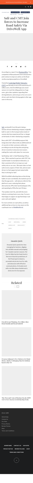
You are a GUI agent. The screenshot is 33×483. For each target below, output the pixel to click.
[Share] (7, 66)
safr (10, 228)
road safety (21, 225)
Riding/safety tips (25, 12)
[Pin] (16, 66)
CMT (10, 222)
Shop (3, 428)
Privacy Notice (6, 424)
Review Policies (6, 426)
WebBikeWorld (18, 207)
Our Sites (4, 421)
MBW (24, 222)
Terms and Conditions (8, 430)
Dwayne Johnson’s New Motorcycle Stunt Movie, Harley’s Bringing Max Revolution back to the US (16, 361)
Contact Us (5, 419)
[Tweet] (11, 66)
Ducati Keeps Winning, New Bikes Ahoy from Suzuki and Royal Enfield (15, 323)
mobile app (12, 225)
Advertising (5, 417)
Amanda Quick (5, 12)
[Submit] (20, 66)
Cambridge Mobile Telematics (17, 218)
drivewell (17, 222)
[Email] (25, 66)
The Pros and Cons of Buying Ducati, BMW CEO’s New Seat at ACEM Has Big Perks (16, 399)
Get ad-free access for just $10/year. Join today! (16, 2)
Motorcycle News (15, 12)
